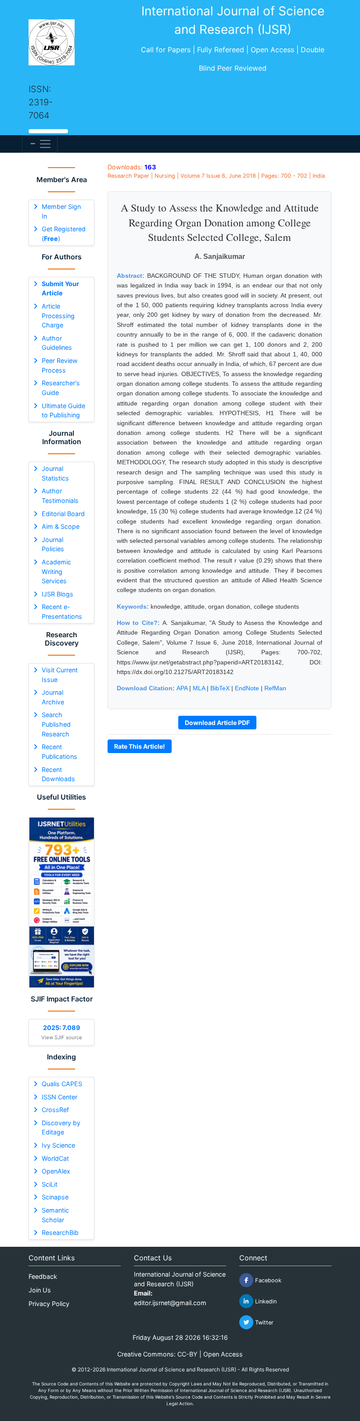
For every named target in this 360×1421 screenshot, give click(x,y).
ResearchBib (60, 1232)
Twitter (263, 1322)
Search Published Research (56, 724)
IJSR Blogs (57, 594)
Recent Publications (59, 751)
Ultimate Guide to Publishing (63, 410)
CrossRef (55, 1109)
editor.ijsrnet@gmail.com (170, 1302)
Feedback (43, 1276)
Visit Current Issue (60, 674)
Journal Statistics (55, 473)
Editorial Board (63, 513)
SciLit (50, 1184)
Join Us (40, 1290)
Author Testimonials (60, 495)
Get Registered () (64, 233)
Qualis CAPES (62, 1083)
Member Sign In (61, 211)
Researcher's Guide (61, 387)
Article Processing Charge (58, 315)
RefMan (275, 688)
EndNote (247, 688)
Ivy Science (58, 1145)
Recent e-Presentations (62, 611)
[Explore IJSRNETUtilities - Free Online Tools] (61, 902)
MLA (199, 688)
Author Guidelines (57, 343)
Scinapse (55, 1197)
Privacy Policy (49, 1303)
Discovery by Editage (61, 1127)
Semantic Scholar (55, 1215)
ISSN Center (59, 1097)
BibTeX (220, 688)
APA (181, 688)
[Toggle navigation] (40, 144)
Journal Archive (53, 697)
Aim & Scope (60, 526)
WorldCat (55, 1158)
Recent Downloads (58, 774)
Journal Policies (53, 544)
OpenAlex (56, 1171)
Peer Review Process (60, 365)
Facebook (267, 1280)
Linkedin (265, 1301)
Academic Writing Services (56, 571)
